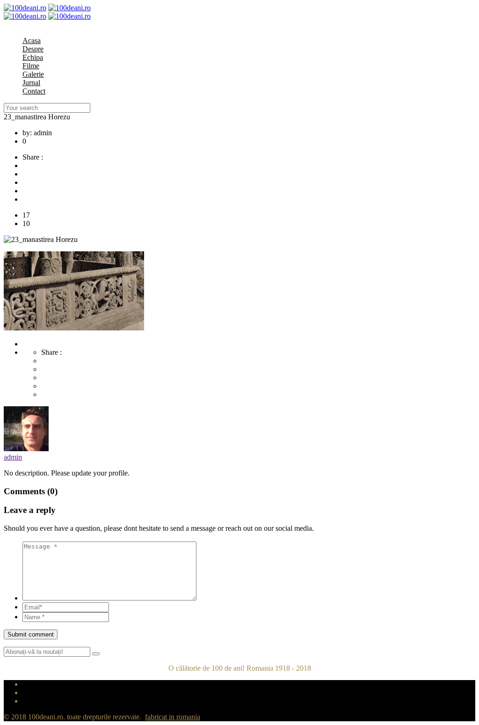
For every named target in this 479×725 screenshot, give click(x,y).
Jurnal (31, 83)
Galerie (33, 74)
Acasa (31, 40)
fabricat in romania (172, 717)
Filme (30, 66)
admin (13, 457)
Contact (33, 91)
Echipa (32, 57)
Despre (33, 49)
